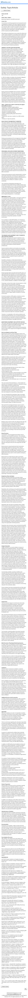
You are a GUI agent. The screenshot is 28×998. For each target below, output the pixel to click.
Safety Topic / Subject (6, 17)
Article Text (4, 21)
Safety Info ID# (5, 13)
